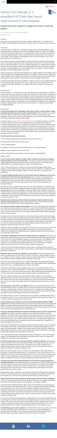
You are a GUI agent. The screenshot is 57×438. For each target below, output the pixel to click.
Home (3, 1)
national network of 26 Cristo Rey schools (23, 121)
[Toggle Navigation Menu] (55, 2)
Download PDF (51, 6)
